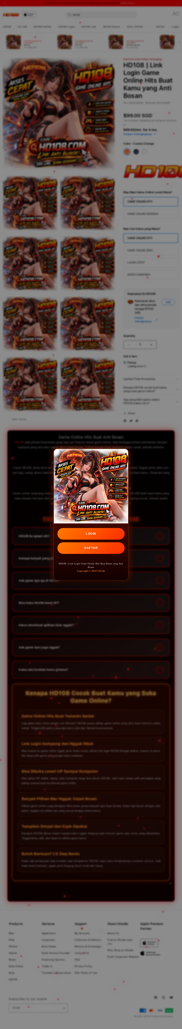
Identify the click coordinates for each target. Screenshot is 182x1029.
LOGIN (91, 533)
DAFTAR (91, 547)
